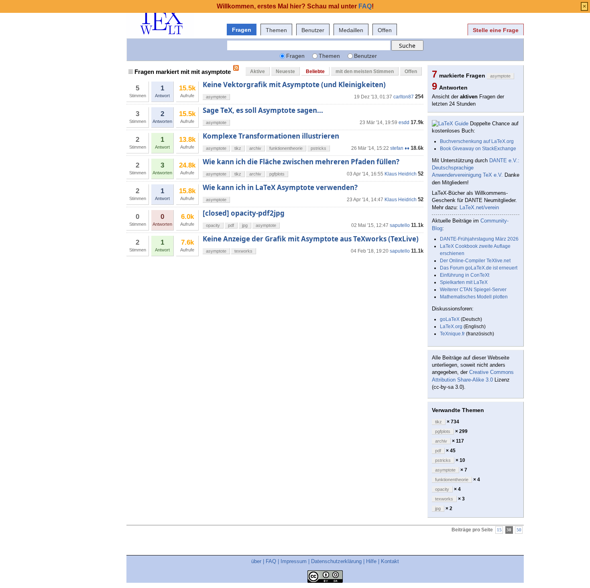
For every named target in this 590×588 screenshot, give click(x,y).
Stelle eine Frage (496, 30)
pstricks (318, 148)
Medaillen (351, 30)
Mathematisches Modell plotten (474, 297)
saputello (400, 225)
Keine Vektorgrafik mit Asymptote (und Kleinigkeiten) (294, 84)
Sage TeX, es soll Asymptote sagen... (263, 110)
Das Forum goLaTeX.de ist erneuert (478, 268)
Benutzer (312, 30)
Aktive (257, 71)
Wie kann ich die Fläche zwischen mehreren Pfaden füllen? (301, 161)
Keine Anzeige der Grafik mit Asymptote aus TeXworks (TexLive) (311, 238)
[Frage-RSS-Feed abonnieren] (236, 68)
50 (519, 530)
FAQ (271, 561)
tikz (237, 148)
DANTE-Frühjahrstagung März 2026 (479, 239)
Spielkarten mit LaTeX (464, 282)
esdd (404, 122)
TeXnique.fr (452, 334)
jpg (245, 225)
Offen (385, 30)
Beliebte (315, 71)
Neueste (285, 71)
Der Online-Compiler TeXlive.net (475, 260)
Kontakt (390, 561)
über (256, 561)
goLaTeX (450, 319)
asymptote (216, 96)
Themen (276, 30)
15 (499, 530)
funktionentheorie (286, 148)
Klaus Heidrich (401, 174)
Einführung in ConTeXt (464, 275)
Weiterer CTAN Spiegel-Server (473, 289)
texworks (243, 251)
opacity (213, 225)
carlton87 (403, 97)
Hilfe (371, 561)
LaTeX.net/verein (479, 207)
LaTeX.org (451, 326)
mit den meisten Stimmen (365, 71)
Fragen (241, 30)
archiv (255, 148)
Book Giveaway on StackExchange (478, 148)
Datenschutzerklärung (336, 561)
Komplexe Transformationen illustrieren (271, 136)
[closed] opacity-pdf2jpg (244, 213)
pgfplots (277, 174)
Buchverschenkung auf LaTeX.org (477, 141)
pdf (231, 225)
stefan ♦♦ (399, 148)
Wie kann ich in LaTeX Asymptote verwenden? (280, 187)
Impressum (294, 561)
